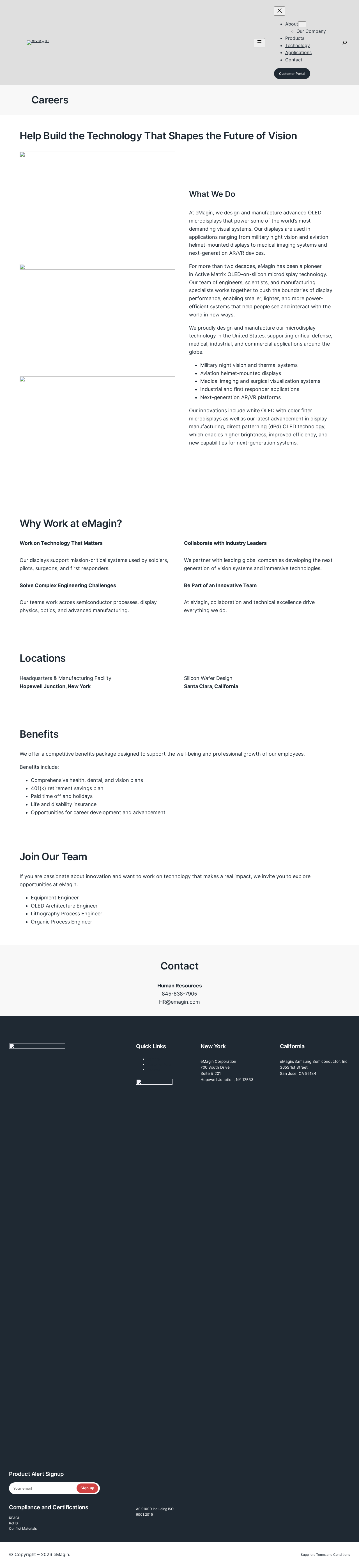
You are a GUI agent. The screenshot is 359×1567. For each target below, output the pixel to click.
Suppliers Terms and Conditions (325, 1554)
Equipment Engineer (55, 898)
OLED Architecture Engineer (64, 906)
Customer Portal (292, 73)
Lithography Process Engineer (66, 913)
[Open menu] (259, 42)
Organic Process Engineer (61, 922)
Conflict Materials (23, 1528)
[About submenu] (302, 24)
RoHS (13, 1523)
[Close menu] (279, 11)
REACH (14, 1518)
